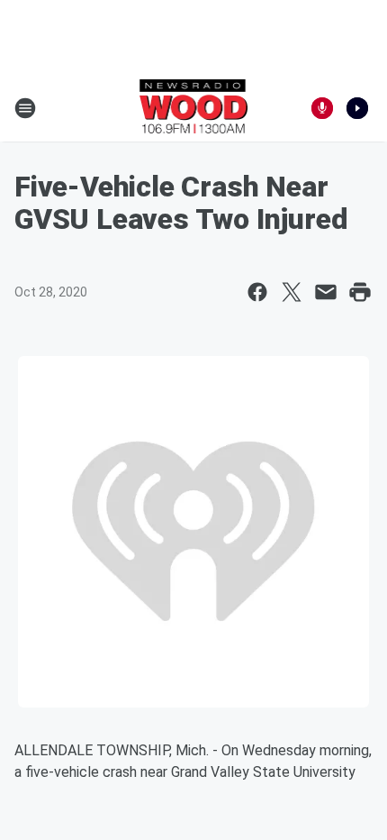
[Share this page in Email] (325, 292)
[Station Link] (194, 108)
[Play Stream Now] (357, 108)
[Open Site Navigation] (25, 108)
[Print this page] (360, 292)
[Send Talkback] (322, 108)
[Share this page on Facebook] (257, 292)
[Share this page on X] (291, 292)
